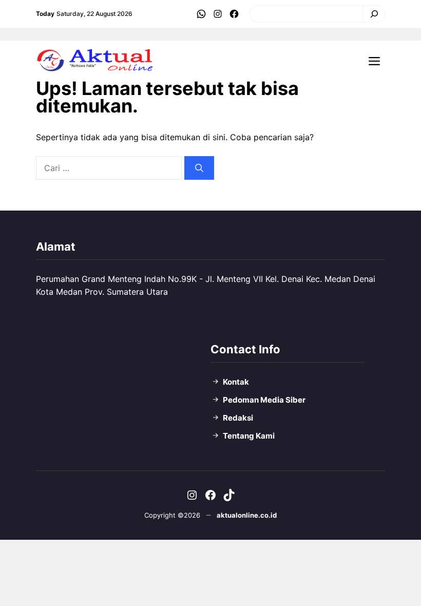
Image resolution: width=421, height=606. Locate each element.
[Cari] (371, 14)
